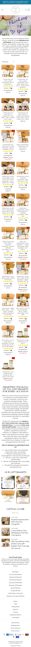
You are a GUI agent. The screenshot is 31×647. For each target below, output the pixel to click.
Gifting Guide (15, 606)
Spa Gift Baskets (15, 588)
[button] (7, 86)
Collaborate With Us (15, 615)
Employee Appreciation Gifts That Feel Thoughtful (20, 521)
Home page (15, 617)
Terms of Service (15, 628)
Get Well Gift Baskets (15, 580)
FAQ (15, 604)
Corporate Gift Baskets (15, 582)
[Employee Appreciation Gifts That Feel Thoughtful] (5, 521)
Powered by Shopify (15, 645)
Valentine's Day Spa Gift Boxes (15, 596)
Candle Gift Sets (15, 590)
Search (15, 601)
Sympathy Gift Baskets (15, 585)
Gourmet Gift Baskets (15, 574)
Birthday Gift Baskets (15, 577)
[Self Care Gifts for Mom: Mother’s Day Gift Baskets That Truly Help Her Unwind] (5, 543)
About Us (15, 609)
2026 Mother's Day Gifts (15, 593)
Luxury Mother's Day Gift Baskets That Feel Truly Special (19, 532)
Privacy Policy (15, 631)
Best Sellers (15, 572)
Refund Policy (15, 622)
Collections (17, 21)
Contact (15, 612)
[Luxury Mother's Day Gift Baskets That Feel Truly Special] (5, 532)
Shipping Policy (15, 625)
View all (15, 512)
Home (11, 21)
